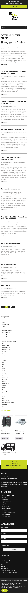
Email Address (4, 527)
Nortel (3, 368)
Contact (4, 497)
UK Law (3, 398)
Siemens (20, 132)
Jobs (3, 362)
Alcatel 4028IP (6, 285)
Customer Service (6, 501)
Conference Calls (6, 347)
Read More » (4, 64)
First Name (3, 533)
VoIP (3, 406)
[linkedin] (16, 6)
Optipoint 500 (5, 377)
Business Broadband (7, 330)
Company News (5, 345)
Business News (12, 192)
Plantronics (4, 379)
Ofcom (3, 370)
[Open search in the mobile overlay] (26, 23)
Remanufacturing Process (8, 512)
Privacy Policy (5, 506)
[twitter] (14, 6)
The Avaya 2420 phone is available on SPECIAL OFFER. (13, 72)
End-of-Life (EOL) (6, 349)
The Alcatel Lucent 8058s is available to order (11, 158)
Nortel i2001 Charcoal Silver (11, 243)
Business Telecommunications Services (11, 339)
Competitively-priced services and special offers (13, 102)
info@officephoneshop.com (15, 3)
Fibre (3, 353)
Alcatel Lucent (12, 162)
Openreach (4, 375)
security (4, 385)
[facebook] (11, 6)
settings (17, 587)
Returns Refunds (6, 514)
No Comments (4, 47)
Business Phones (13, 47)
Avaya (10, 76)
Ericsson (20, 47)
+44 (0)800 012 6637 (10, 570)
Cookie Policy (5, 499)
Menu (3, 27)
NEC (3, 366)
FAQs (3, 504)
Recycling (4, 381)
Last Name (3, 538)
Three (3, 396)
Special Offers (12, 106)
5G (2, 320)
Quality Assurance (6, 508)
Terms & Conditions (6, 516)
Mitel (3, 364)
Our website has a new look (11, 189)
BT (2, 328)
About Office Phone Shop (8, 495)
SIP (2, 389)
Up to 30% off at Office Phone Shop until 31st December (14, 218)
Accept (4, 590)
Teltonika (4, 394)
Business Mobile (6, 332)
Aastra (3, 322)
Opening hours (5, 372)
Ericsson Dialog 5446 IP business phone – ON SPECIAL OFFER (13, 43)
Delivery (4, 503)
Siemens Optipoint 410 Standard (13, 129)
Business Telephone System (9, 341)
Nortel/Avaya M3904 (8, 264)
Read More (5, 438)
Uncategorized (5, 400)
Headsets (4, 358)
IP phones (4, 360)
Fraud (3, 356)
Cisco (3, 343)
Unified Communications (8, 402)
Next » (12, 306)
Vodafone (4, 404)
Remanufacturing (6, 383)
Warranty (4, 518)
